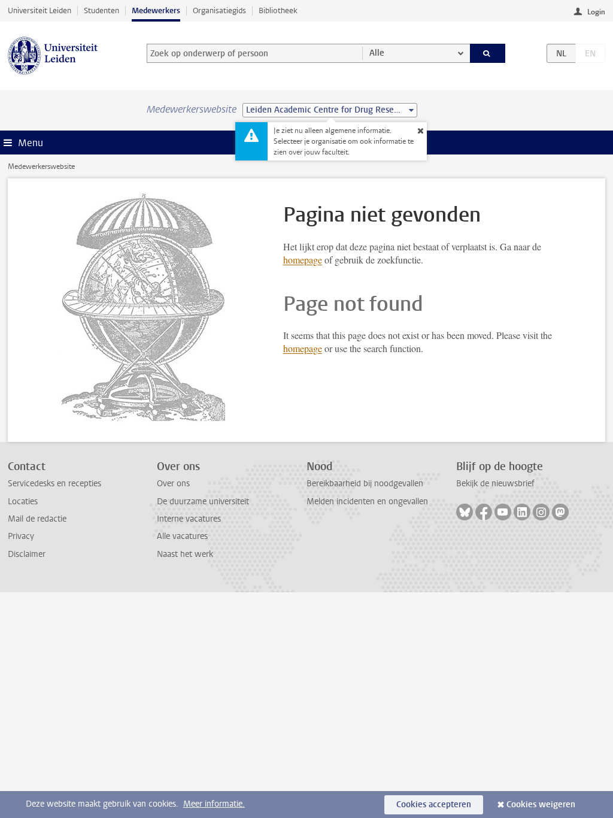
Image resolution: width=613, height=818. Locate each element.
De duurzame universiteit (203, 501)
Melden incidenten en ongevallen (367, 501)
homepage (302, 259)
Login (596, 12)
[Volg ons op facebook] (483, 512)
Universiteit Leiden (39, 10)
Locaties (23, 501)
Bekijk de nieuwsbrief (495, 483)
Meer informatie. (214, 804)
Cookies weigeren (540, 804)
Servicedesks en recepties (54, 483)
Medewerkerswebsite (41, 166)
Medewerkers (156, 10)
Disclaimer (26, 554)
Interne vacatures (189, 519)
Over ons (173, 483)
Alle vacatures (182, 536)
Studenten (101, 10)
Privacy (21, 536)
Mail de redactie (37, 519)
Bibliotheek (278, 10)
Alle (376, 53)
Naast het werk (185, 554)
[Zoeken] (488, 53)
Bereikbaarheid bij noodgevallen (364, 483)
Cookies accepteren (433, 804)
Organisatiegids (219, 10)
